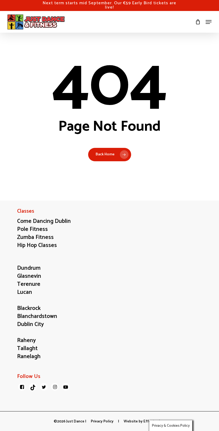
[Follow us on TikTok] (33, 387)
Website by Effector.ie (143, 421)
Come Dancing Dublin (44, 221)
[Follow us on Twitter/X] (44, 387)
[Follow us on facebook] (22, 387)
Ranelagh (29, 357)
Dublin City (30, 324)
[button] (209, 22)
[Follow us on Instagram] (54, 387)
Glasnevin (29, 276)
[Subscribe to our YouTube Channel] (65, 387)
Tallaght (27, 348)
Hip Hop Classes (37, 245)
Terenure (28, 284)
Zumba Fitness (35, 237)
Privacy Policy (102, 421)
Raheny (26, 340)
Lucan (24, 292)
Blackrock (29, 308)
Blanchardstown (37, 316)
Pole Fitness (32, 229)
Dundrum (29, 268)
